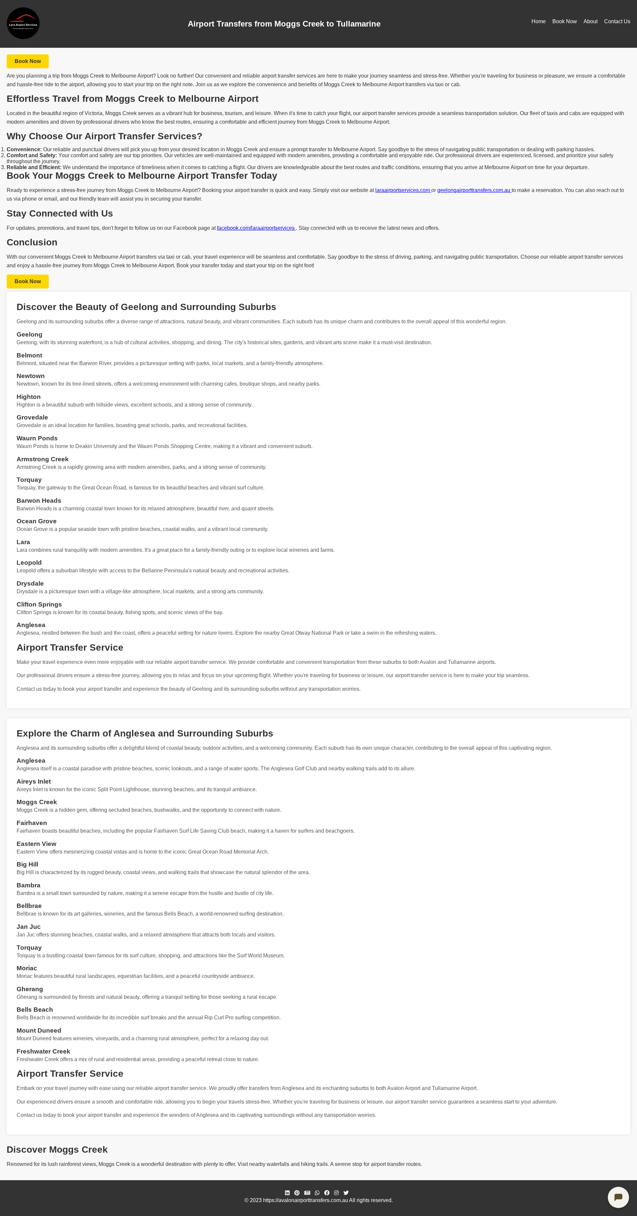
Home (538, 21)
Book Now (564, 21)
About (591, 21)
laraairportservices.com (403, 190)
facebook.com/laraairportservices (256, 228)
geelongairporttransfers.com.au (474, 190)
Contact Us (617, 21)
